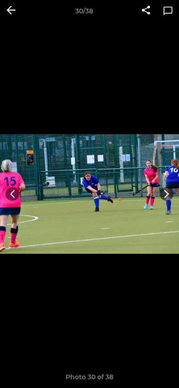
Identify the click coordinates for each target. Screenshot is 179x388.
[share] (145, 11)
